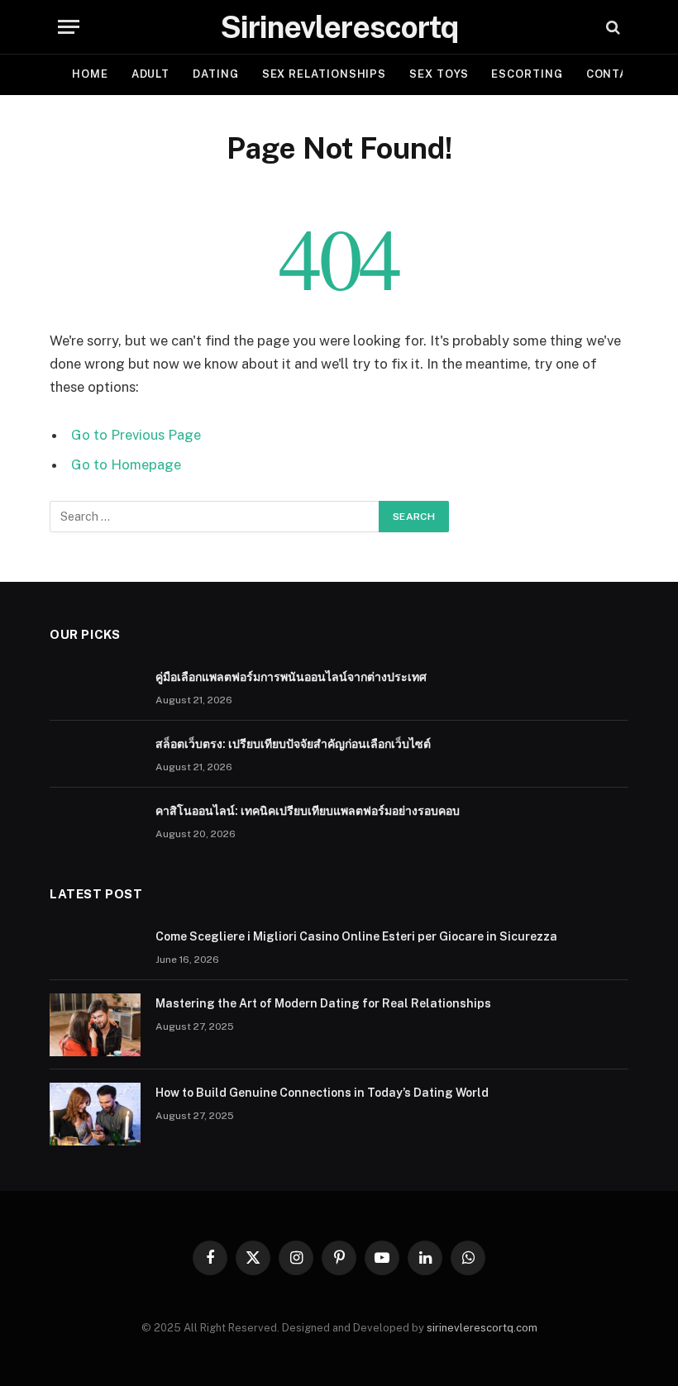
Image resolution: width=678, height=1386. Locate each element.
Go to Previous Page (136, 434)
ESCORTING (526, 74)
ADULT (150, 74)
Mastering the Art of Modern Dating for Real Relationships (323, 1003)
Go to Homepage (126, 464)
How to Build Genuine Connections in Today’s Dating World (322, 1092)
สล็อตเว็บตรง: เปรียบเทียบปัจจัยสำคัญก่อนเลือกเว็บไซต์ (293, 743)
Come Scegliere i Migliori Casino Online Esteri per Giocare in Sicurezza (356, 936)
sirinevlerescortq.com (482, 1328)
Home (90, 74)
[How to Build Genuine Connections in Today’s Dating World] (95, 1114)
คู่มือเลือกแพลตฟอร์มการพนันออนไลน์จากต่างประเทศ (291, 676)
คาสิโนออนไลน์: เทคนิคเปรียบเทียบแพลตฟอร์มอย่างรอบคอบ (307, 810)
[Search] (611, 26)
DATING (215, 74)
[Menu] (68, 26)
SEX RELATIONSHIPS (324, 74)
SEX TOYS (438, 74)
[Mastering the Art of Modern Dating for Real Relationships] (95, 1024)
